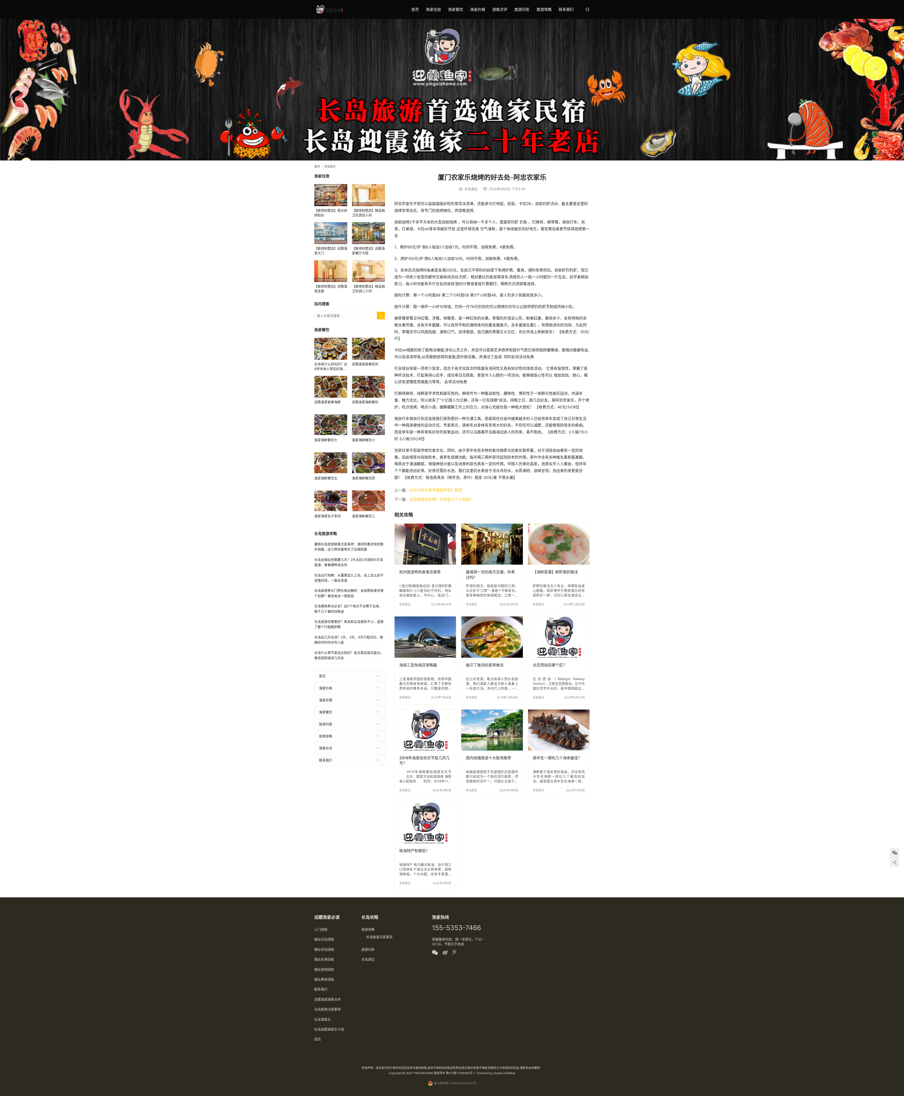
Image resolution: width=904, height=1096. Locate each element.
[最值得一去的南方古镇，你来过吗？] (492, 544)
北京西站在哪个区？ (550, 665)
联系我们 (566, 9)
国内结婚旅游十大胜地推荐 (488, 757)
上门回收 (320, 929)
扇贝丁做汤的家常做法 (485, 665)
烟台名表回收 (324, 959)
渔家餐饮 (455, 9)
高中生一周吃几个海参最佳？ (557, 757)
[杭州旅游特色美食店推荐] (425, 544)
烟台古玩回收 (324, 939)
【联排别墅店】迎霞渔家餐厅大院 (368, 250)
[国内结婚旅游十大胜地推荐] (492, 730)
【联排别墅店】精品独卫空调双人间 (368, 212)
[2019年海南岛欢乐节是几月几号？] (425, 730)
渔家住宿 (433, 9)
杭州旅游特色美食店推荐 (420, 572)
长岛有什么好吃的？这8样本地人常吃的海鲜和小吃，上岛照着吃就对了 (330, 366)
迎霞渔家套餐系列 (365, 364)
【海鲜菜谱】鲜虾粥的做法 (555, 572)
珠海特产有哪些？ (414, 850)
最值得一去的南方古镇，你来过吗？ (490, 574)
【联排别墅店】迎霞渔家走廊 (330, 288)
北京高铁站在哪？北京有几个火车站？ (441, 499)
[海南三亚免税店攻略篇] (425, 636)
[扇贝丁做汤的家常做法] (492, 636)
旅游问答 (521, 9)
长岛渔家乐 (322, 1019)
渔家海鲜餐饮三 (363, 516)
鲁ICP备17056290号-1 (460, 1073)
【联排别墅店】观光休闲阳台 (330, 212)
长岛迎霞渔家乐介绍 (329, 1029)
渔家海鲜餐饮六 (363, 440)
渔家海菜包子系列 (327, 516)
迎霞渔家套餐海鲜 (327, 402)
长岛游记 (471, 189)
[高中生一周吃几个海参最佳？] (558, 730)
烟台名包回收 (324, 949)
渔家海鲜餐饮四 (363, 478)
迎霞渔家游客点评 (327, 999)
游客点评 (499, 9)
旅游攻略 (544, 9)
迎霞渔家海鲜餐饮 (365, 402)
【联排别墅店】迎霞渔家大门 (330, 250)
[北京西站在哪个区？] (558, 636)
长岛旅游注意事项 (327, 1009)
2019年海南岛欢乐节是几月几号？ (424, 760)
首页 (415, 9)
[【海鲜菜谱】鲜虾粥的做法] (558, 544)
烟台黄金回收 (324, 979)
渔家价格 (477, 9)
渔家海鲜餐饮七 (325, 440)
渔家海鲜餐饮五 (325, 478)
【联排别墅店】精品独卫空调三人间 (368, 288)
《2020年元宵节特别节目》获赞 (435, 490)
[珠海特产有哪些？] (425, 822)
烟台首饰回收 (324, 969)
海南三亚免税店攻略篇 (418, 665)
